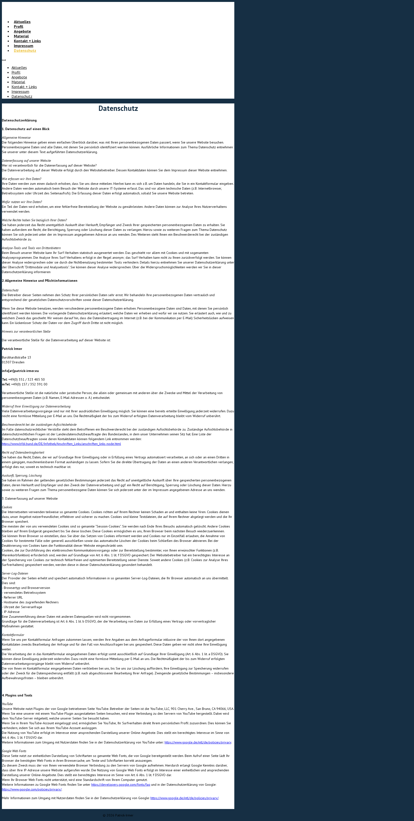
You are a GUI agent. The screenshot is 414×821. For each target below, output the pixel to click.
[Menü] (4, 60)
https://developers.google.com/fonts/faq (120, 784)
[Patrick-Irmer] (118, 11)
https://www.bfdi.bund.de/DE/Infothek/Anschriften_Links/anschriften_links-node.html (61, 444)
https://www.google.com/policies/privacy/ (32, 789)
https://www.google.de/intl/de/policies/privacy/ (184, 798)
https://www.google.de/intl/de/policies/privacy (198, 742)
